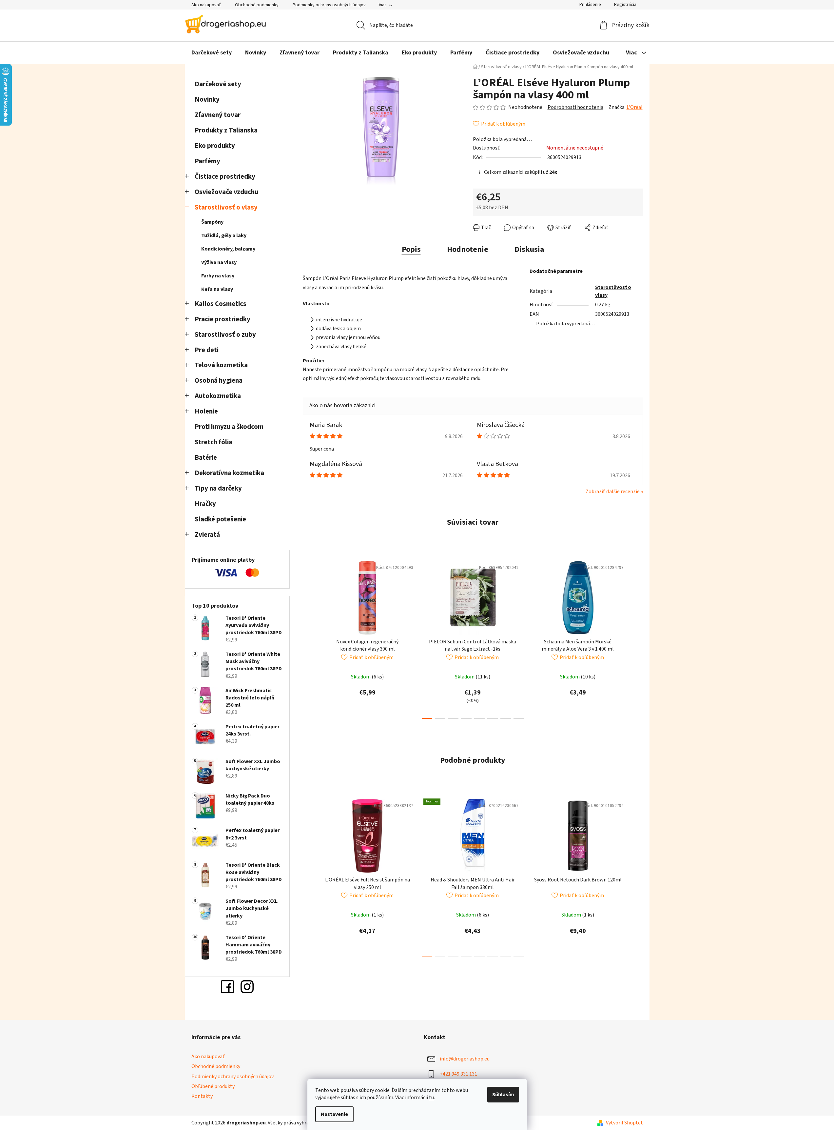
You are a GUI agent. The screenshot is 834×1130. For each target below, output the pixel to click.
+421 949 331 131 (458, 1074)
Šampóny (212, 222)
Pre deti (207, 350)
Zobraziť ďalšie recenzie (613, 491)
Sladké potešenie (220, 519)
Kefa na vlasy (217, 289)
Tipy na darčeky (218, 488)
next (637, 638)
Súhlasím (503, 1094)
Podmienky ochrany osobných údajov (329, 5)
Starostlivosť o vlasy (226, 207)
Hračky (206, 504)
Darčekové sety (218, 84)
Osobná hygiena (218, 380)
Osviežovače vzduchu (226, 192)
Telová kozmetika (221, 365)
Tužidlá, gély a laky (223, 235)
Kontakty (202, 1096)
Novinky (207, 99)
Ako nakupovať (206, 5)
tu (431, 1097)
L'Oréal (635, 107)
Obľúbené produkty (213, 1086)
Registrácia (625, 4)
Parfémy (207, 161)
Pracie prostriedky (222, 319)
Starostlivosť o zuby (225, 334)
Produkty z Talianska (226, 130)
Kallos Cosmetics (220, 304)
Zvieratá (207, 534)
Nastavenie (334, 1114)
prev (308, 638)
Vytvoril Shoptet (624, 1122)
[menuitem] (211, 53)
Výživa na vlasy (219, 262)
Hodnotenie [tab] (467, 249)
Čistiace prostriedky (225, 176)
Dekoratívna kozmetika (229, 473)
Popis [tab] (411, 249)
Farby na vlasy (217, 275)
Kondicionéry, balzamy (228, 248)
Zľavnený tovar (218, 115)
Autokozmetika (218, 396)
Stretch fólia (213, 442)
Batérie (206, 457)
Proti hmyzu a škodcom (229, 427)
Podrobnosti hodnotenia (575, 107)
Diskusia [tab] (529, 249)
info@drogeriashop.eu (465, 1058)
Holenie (206, 411)
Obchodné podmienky (257, 5)
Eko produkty (215, 146)
